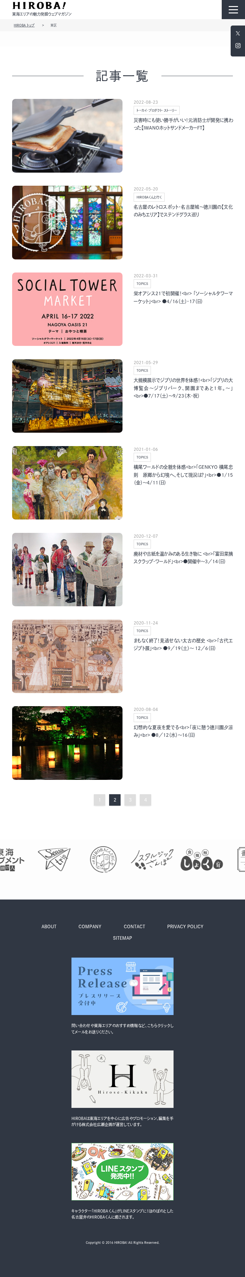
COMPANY (89, 926)
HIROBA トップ (24, 25)
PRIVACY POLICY (185, 926)
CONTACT (134, 926)
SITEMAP (122, 938)
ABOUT (48, 926)
